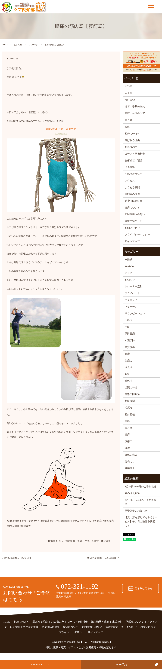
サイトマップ (132, 241)
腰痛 (127, 434)
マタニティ (131, 300)
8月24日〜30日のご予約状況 (140, 486)
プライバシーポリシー (137, 234)
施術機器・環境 (133, 160)
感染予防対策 (132, 394)
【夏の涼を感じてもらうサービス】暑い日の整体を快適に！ (141, 521)
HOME (5, 45)
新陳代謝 (130, 401)
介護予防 (130, 340)
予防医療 (50, 541)
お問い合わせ (132, 227)
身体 (127, 448)
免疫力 (128, 360)
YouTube (129, 266)
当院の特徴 (131, 387)
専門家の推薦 (132, 194)
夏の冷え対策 (132, 493)
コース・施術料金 (135, 153)
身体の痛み (131, 454)
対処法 (128, 380)
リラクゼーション (135, 313)
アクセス (130, 180)
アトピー (130, 273)
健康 (127, 353)
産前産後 (130, 414)
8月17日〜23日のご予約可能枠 (140, 502)
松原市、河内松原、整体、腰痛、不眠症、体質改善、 (84, 541)
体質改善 (130, 347)
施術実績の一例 (133, 221)
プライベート (132, 293)
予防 (127, 327)
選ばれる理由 (132, 140)
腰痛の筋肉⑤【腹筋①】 (18, 558)
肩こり (128, 120)
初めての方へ (132, 133)
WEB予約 (121, 664)
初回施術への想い (135, 214)
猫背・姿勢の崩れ (135, 106)
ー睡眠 (128, 259)
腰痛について (132, 207)
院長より (130, 461)
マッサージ (33, 45)
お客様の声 (131, 147)
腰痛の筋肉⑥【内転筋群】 (102, 558)
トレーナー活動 (133, 286)
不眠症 (128, 320)
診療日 (128, 441)
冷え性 (128, 367)
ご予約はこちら (144, 588)
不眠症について (133, 174)
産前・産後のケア (135, 113)
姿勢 (127, 374)
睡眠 (127, 421)
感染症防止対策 (133, 200)
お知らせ (18, 45)
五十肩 (128, 93)
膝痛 (127, 126)
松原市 (128, 407)
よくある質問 (132, 187)
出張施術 (130, 167)
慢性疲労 (130, 99)
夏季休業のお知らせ (136, 510)
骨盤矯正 (130, 468)
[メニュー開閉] (151, 6)
